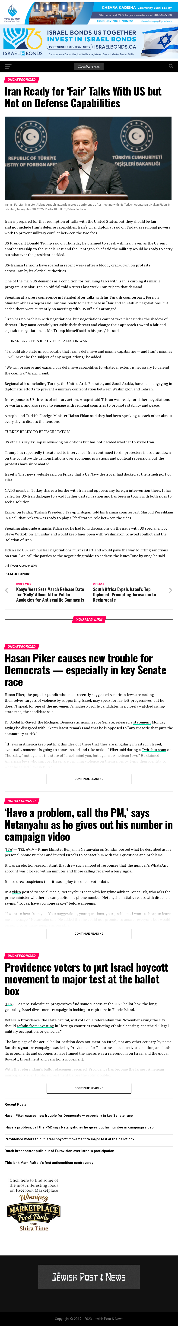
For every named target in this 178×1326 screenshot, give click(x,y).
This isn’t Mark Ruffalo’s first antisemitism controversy (49, 1163)
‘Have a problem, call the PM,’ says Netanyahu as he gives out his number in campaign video (79, 1127)
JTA (9, 849)
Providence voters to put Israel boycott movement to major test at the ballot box (69, 1139)
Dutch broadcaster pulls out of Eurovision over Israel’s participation (59, 1151)
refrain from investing (35, 1025)
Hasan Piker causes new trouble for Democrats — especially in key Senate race (69, 1116)
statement (142, 722)
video (16, 891)
